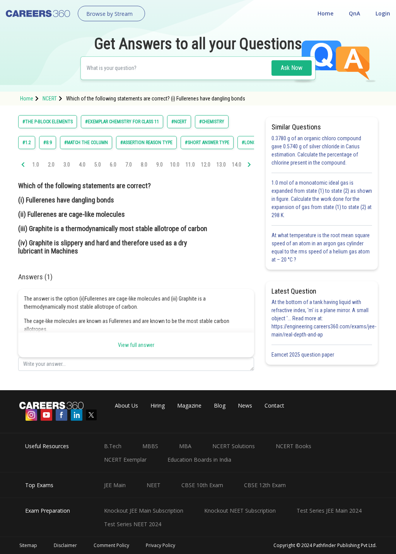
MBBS (150, 446)
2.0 (51, 164)
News (245, 405)
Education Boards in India (199, 459)
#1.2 (26, 142)
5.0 (97, 164)
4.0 (82, 164)
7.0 (128, 164)
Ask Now (291, 67)
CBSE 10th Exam (202, 485)
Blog (219, 405)
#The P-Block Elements (47, 121)
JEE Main (115, 485)
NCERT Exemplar (125, 459)
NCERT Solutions (233, 446)
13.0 (221, 164)
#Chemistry (211, 121)
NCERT (50, 98)
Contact (274, 405)
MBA (185, 446)
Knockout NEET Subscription (240, 510)
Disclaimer (65, 545)
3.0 (66, 164)
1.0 (35, 164)
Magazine (189, 405)
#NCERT (179, 121)
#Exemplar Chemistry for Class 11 (122, 121)
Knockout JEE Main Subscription (143, 510)
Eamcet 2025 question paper (303, 355)
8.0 (144, 164)
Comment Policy (111, 545)
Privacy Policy (160, 545)
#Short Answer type (207, 142)
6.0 (113, 164)
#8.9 (47, 142)
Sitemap (28, 545)
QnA (354, 13)
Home (325, 13)
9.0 (159, 164)
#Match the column (86, 142)
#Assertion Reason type (146, 142)
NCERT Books (293, 446)
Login (383, 13)
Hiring (157, 405)
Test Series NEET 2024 (132, 524)
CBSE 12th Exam (265, 485)
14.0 (236, 164)
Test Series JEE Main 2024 (329, 510)
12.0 (205, 164)
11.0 (190, 164)
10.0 (174, 164)
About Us (126, 405)
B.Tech (112, 446)
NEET (153, 485)
